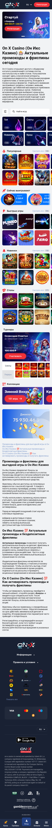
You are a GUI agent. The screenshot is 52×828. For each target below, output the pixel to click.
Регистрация (42, 5)
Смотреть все (40, 151)
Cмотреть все (40, 211)
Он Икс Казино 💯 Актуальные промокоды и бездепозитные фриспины (23, 450)
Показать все (11, 699)
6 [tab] (30, 36)
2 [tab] (25, 36)
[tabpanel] (26, 25)
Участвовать (15, 356)
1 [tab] (23, 36)
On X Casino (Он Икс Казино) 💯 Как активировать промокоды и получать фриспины (25, 454)
